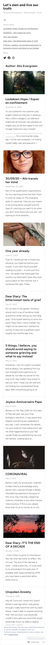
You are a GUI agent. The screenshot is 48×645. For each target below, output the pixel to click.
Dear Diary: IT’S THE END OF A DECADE (22, 544)
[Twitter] (4, 57)
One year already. (10, 37)
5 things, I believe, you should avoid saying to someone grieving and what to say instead (21, 351)
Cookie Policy (13, 634)
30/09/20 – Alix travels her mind (16, 33)
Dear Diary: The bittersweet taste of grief (20, 41)
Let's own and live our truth (20, 7)
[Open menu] (4, 20)
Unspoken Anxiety (18, 592)
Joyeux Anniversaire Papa (23, 402)
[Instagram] (13, 57)
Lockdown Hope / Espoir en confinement (20, 28)
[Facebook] (9, 57)
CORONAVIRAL (16, 474)
